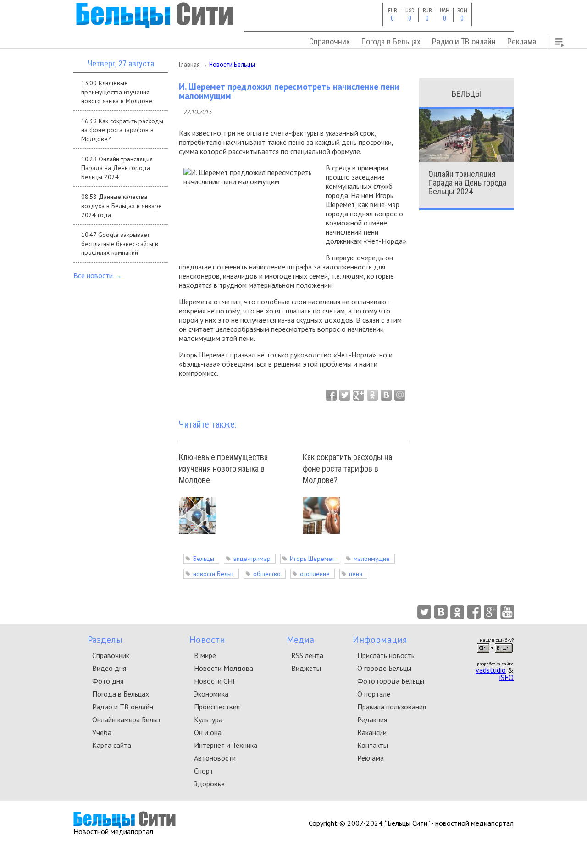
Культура (208, 719)
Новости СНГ (215, 681)
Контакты (372, 745)
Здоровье (209, 783)
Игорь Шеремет (312, 558)
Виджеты (306, 668)
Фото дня (107, 681)
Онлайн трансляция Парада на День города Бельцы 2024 (467, 182)
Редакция (372, 719)
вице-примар (252, 558)
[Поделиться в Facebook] (331, 395)
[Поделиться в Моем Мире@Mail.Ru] (399, 395)
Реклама (521, 41)
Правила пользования (391, 706)
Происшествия (217, 706)
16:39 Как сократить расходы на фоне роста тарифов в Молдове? (122, 130)
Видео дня (109, 668)
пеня (355, 574)
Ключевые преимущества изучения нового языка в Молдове (223, 468)
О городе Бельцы (384, 668)
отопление (315, 574)
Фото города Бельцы (390, 681)
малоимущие (372, 558)
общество (267, 574)
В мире (205, 655)
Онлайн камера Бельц (126, 719)
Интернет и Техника (225, 745)
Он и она (208, 732)
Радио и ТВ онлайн (464, 41)
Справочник (329, 41)
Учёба (101, 732)
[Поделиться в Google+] (358, 395)
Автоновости (215, 758)
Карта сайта (111, 745)
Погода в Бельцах (391, 41)
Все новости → (97, 275)
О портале (373, 693)
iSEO (506, 677)
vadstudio (491, 670)
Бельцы (203, 558)
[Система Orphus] (495, 655)
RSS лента (307, 655)
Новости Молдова (223, 668)
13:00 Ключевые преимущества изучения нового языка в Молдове (116, 92)
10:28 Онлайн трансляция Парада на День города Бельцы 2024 (117, 168)
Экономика (211, 693)
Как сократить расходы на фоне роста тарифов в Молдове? (347, 468)
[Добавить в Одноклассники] (372, 395)
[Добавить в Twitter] (344, 395)
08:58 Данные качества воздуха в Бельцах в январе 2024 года (121, 205)
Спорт (203, 770)
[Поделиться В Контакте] (386, 395)
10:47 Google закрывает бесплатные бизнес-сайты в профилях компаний (119, 243)
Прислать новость (386, 655)
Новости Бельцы (232, 64)
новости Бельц (213, 574)
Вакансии (372, 732)
